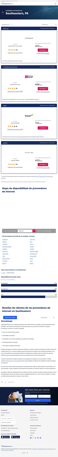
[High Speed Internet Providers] (7, 3)
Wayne (31, 263)
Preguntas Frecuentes (34, 417)
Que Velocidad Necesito (5, 430)
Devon (31, 244)
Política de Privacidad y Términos (49, 448)
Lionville (32, 249)
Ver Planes (41, 50)
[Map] (29, 213)
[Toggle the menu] (55, 3)
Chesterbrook (33, 253)
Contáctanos (32, 432)
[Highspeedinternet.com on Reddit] (38, 438)
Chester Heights (34, 251)
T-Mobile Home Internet (10, 67)
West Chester (5, 258)
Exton (31, 258)
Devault (32, 246)
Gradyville (4, 244)
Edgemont (5, 239)
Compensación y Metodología (37, 448)
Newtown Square (6, 246)
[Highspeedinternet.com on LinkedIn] (40, 438)
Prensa (31, 435)
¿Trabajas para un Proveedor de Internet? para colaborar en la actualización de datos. (23, 181)
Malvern (4, 241)
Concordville (33, 256)
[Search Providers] (14, 418)
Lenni (31, 261)
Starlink (5, 143)
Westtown (5, 251)
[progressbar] (29, 285)
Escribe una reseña (10, 317)
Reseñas (2, 415)
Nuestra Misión (33, 430)
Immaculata (5, 253)
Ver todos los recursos (34, 419)
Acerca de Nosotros (33, 428)
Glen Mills (32, 239)
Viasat (5, 105)
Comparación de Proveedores (35, 412)
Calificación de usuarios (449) (15, 129)
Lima (31, 241)
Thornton (4, 261)
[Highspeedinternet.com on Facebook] (30, 438)
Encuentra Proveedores (5, 412)
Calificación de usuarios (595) (14, 91)
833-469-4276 (45, 92)
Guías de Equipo (33, 415)
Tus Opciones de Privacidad (8, 450)
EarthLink (5, 28)
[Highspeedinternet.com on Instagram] (35, 438)
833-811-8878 (45, 53)
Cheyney (4, 249)
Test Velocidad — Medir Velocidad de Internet (9, 428)
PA (5, 382)
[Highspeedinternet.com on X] (33, 438)
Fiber (3, 272)
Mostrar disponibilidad (9, 231)
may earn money (5, 0)
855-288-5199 (45, 168)
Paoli (3, 256)
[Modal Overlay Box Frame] (29, 396)
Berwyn (4, 263)
